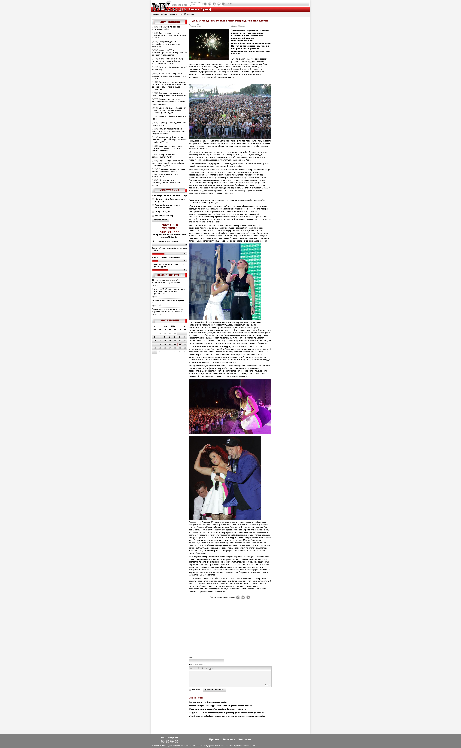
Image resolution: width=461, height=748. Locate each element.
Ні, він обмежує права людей (165, 241)
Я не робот (197, 690)
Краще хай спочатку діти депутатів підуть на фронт (168, 265)
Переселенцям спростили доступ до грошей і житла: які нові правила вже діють (168, 163)
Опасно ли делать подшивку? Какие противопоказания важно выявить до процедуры (169, 110)
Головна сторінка (159, 14)
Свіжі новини (169, 22)
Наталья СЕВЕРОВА (238, 26)
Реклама (229, 739)
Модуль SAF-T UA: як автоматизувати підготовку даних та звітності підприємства (169, 52)
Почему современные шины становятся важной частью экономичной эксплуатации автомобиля (168, 173)
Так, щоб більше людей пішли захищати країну (169, 249)
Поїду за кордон (162, 212)
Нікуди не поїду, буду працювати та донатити (170, 200)
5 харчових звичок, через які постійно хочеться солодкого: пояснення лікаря (168, 148)
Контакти (244, 739)
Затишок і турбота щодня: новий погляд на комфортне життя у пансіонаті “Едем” (169, 139)
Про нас (214, 739)
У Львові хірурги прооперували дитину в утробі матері (166, 182)
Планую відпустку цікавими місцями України (167, 206)
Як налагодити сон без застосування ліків (166, 28)
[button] (191, 668)
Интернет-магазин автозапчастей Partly (164, 156)
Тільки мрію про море (165, 216)
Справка (205, 9)
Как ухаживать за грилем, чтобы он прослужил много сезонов (169, 94)
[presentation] (191, 668)
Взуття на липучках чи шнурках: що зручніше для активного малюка (169, 35)
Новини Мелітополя (186, 14)
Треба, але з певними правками (166, 257)
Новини (193, 9)
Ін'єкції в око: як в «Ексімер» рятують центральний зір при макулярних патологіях (168, 61)
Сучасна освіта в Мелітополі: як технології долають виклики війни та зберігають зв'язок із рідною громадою (169, 85)
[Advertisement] (230, 632)
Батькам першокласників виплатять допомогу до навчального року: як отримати (169, 131)
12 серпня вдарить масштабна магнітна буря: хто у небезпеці (167, 44)
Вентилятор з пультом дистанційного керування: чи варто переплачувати (168, 101)
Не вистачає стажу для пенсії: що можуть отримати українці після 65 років (169, 76)
